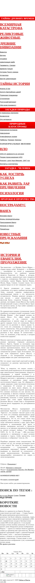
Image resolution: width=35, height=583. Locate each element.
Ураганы (18, 140)
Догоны (3, 55)
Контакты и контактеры (9, 164)
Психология (12, 193)
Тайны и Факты (24, 580)
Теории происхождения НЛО (11, 157)
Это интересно (5, 119)
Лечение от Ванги (7, 226)
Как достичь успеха (12, 176)
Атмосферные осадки (8, 136)
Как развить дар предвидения (15, 185)
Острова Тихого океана (9, 72)
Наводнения (5, 133)
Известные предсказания (13, 236)
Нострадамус (13, 205)
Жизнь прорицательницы (10, 219)
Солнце (16, 495)
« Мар (2, 572)
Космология (4, 116)
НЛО (3, 149)
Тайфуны (3, 140)
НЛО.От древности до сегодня (12, 154)
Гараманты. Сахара (7, 65)
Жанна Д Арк (5, 89)
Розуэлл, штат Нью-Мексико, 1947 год (15, 160)
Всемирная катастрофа (11, 26)
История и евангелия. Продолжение (13, 258)
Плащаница (11, 464)
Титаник (22, 495)
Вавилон (3, 52)
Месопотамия (3, 495)
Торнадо (11, 140)
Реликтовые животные (12, 35)
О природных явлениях (9, 113)
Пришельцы (4, 229)
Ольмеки (3, 59)
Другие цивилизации (8, 79)
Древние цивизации (10, 45)
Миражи (10, 495)
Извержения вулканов (8, 130)
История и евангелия (13, 468)
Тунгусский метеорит (8, 102)
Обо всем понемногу (8, 105)
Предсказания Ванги (8, 222)
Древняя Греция (6, 69)
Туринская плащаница (8, 95)
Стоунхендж (5, 99)
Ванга (5, 211)
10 (6, 561)
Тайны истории (15, 84)
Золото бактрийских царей (10, 92)
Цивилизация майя (7, 62)
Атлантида (4, 75)
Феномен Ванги (6, 216)
